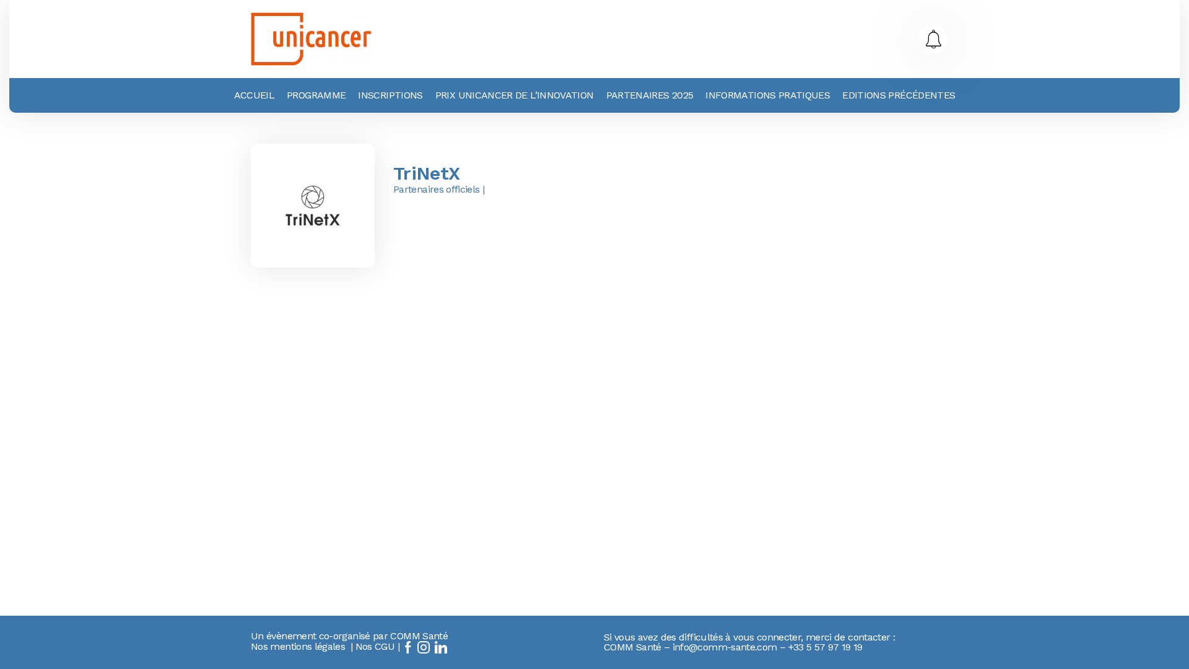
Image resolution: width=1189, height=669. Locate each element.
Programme (316, 95)
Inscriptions (390, 95)
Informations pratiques (767, 95)
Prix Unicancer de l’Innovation (514, 95)
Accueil (254, 95)
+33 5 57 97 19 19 (825, 647)
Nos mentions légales (298, 646)
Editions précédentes (898, 95)
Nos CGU (375, 646)
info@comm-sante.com (725, 647)
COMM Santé (419, 636)
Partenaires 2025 (650, 95)
